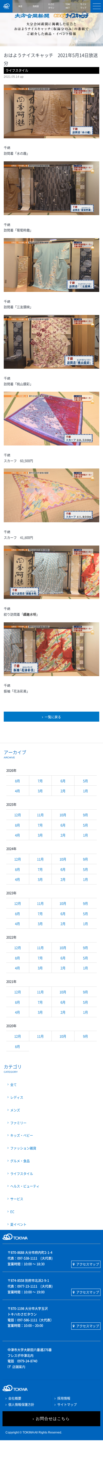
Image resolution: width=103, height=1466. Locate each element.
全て (13, 1084)
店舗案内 (18, 1366)
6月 (63, 780)
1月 (85, 790)
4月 (17, 790)
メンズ (15, 1110)
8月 (17, 780)
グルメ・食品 (20, 1160)
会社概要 (14, 1398)
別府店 (36, 6)
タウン (51, 6)
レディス (16, 1097)
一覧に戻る (53, 716)
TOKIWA (6, 6)
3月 (40, 790)
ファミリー (18, 1122)
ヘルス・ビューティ (25, 1186)
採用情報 (63, 1398)
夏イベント (18, 1224)
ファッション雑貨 (23, 1148)
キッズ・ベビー (21, 1135)
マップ (83, 6)
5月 (85, 780)
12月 (17, 814)
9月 (85, 814)
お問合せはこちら (53, 1418)
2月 (63, 790)
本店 (20, 6)
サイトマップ (67, 1404)
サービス (16, 1198)
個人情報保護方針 (21, 1404)
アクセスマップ (87, 1264)
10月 (63, 814)
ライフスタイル (21, 1173)
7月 (40, 780)
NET (68, 6)
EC (12, 1211)
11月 (40, 814)
